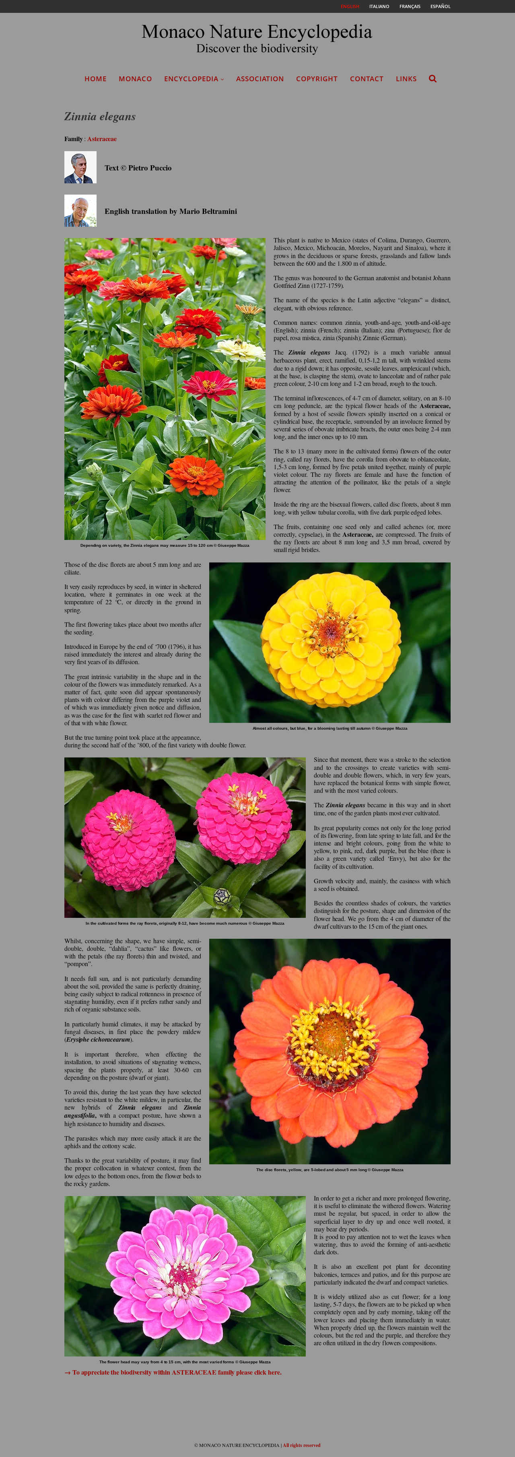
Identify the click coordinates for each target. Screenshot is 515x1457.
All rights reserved (302, 1445)
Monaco (135, 78)
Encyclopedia (191, 78)
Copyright (317, 78)
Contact (367, 78)
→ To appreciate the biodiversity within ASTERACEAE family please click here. (172, 1372)
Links (406, 78)
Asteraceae (102, 138)
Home (95, 78)
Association (260, 78)
